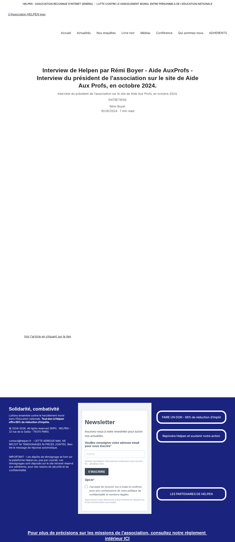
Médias (145, 33)
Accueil (66, 33)
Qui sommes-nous (190, 33)
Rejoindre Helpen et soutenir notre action (191, 436)
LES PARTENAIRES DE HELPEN (191, 494)
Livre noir (128, 33)
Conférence (164, 33)
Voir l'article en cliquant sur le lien (47, 336)
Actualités (84, 33)
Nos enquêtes (106, 33)
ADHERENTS (218, 33)
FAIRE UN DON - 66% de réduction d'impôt (191, 417)
